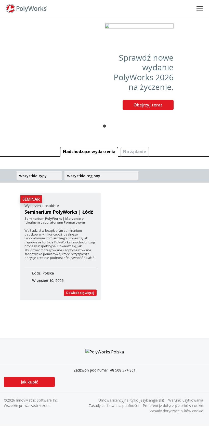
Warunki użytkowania (185, 400)
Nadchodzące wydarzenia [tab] (89, 151)
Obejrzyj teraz (148, 105)
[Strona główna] (26, 8)
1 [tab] (104, 126)
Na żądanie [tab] (134, 151)
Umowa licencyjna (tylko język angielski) (131, 400)
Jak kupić (29, 382)
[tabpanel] (104, 68)
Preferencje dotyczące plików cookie (173, 405)
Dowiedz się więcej (80, 293)
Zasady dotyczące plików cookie (176, 410)
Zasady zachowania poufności (114, 405)
